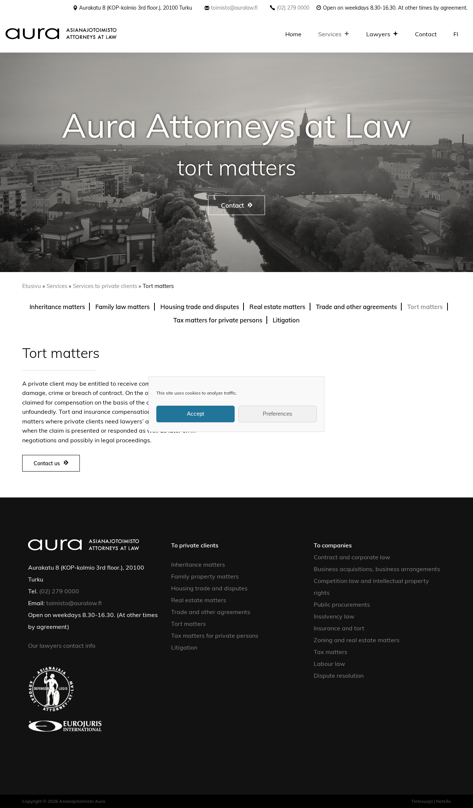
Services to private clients (105, 285)
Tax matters (330, 652)
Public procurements (342, 604)
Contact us (47, 463)
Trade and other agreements (356, 307)
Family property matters (205, 576)
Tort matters (425, 307)
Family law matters (122, 307)
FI (455, 34)
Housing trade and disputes (199, 307)
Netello (443, 801)
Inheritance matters (57, 307)
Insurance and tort (339, 628)
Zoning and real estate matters (356, 640)
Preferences (277, 413)
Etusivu (31, 285)
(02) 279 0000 (293, 7)
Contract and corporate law (352, 557)
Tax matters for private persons (217, 320)
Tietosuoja (422, 801)
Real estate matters (277, 307)
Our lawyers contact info (62, 645)
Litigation (286, 320)
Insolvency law (334, 616)
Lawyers (378, 34)
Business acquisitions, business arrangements (377, 569)
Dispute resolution (339, 675)
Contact (426, 34)
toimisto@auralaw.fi (234, 7)
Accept (195, 413)
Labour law (329, 663)
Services (329, 34)
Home (293, 34)
